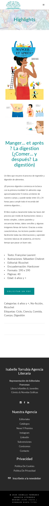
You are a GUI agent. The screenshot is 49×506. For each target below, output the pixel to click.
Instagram (24, 433)
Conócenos (24, 446)
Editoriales (24, 419)
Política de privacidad (25, 471)
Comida (37, 311)
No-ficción (36, 303)
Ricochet (9, 307)
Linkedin (24, 437)
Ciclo (19, 311)
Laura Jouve (28, 500)
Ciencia (27, 311)
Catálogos (25, 424)
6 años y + (23, 303)
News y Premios (24, 428)
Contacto (24, 451)
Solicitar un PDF (19, 291)
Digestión (19, 315)
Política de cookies (24, 466)
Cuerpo (8, 315)
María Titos (30, 502)
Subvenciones (24, 442)
